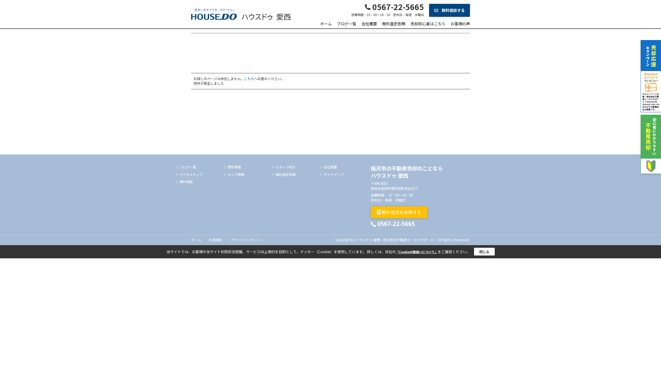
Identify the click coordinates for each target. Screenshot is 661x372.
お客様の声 (460, 23)
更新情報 (234, 167)
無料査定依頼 (393, 23)
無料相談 (186, 182)
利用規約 (215, 239)
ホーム (326, 23)
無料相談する (453, 10)
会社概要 (369, 23)
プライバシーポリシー (247, 239)
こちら (249, 78)
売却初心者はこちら (428, 23)
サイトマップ (334, 174)
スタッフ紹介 (286, 167)
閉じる (484, 251)
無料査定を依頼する (401, 212)
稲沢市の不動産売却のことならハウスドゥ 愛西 (407, 172)
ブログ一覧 (346, 23)
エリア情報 (235, 174)
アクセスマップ (191, 174)
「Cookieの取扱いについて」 (417, 252)
